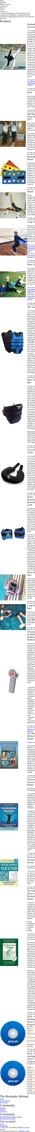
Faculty (2, 1124)
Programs (3, 2)
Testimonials (4, 1126)
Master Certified (5, 4)
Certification (4, 6)
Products (2, 8)
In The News (4, 1102)
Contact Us (3, 11)
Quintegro (21, 1131)
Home (2, 1)
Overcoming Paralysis (31, 256)
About (2, 9)
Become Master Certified (7, 1118)
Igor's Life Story (5, 1101)
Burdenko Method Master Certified (11, 1117)
